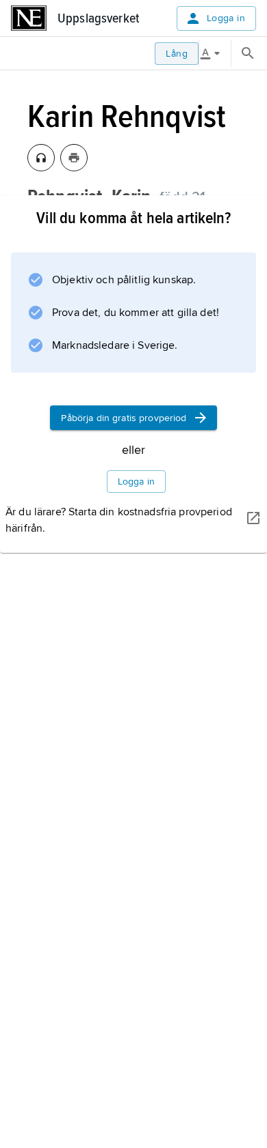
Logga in (226, 18)
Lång (177, 53)
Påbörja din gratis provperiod (123, 418)
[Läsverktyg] (215, 53)
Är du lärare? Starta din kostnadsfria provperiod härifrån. (118, 520)
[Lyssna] (41, 157)
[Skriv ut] (74, 157)
